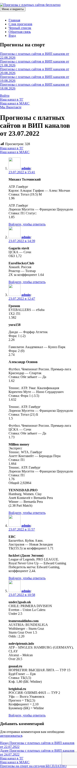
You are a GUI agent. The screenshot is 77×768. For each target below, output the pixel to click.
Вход (12, 35)
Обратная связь (20, 32)
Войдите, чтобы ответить (27, 224)
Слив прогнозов (20, 24)
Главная (14, 20)
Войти (4, 95)
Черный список (20, 28)
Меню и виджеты (13, 9)
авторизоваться (11, 735)
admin (26, 168)
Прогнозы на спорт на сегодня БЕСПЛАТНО (33, 766)
